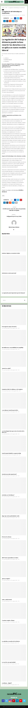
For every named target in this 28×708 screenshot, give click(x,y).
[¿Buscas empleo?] (14, 569)
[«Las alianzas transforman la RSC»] (14, 401)
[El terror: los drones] (14, 527)
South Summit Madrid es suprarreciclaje (11, 453)
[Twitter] (6, 700)
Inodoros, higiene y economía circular (11, 253)
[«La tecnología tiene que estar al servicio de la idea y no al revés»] (14, 421)
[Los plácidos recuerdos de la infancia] (14, 632)
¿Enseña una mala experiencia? (9, 474)
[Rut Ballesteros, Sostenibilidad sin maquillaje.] (14, 338)
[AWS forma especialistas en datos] (14, 548)
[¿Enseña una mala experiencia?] (14, 465)
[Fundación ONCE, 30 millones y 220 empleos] (14, 380)
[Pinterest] (13, 700)
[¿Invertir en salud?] (14, 359)
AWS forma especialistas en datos (10, 558)
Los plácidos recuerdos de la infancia (11, 641)
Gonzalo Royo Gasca (7, 454)
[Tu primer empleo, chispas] (14, 611)
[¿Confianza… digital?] (14, 674)
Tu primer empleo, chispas (8, 620)
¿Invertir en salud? (6, 368)
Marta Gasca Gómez (7, 15)
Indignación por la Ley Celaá (14, 216)
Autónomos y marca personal (9, 273)
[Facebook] (3, 700)
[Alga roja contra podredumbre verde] (14, 506)
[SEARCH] (24, 300)
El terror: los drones (6, 537)
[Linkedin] (17, 700)
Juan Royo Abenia (6, 328)
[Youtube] (20, 700)
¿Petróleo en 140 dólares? (8, 495)
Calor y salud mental (7, 600)
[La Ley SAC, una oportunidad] (14, 653)
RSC (3, 9)
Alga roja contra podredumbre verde (10, 516)
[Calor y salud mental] (14, 590)
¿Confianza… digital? (7, 683)
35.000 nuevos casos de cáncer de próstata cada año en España (14, 209)
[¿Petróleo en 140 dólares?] (14, 485)
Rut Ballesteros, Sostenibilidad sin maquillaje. (13, 347)
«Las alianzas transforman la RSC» (10, 410)
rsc (3, 195)
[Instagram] (10, 700)
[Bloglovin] (24, 700)
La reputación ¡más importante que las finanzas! (13, 293)
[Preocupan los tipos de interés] (14, 317)
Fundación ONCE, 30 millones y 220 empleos (12, 389)
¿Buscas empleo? (6, 579)
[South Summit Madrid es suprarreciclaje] (14, 444)
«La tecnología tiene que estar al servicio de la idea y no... (13, 431)
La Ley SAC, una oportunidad (8, 662)
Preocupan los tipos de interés (9, 327)
